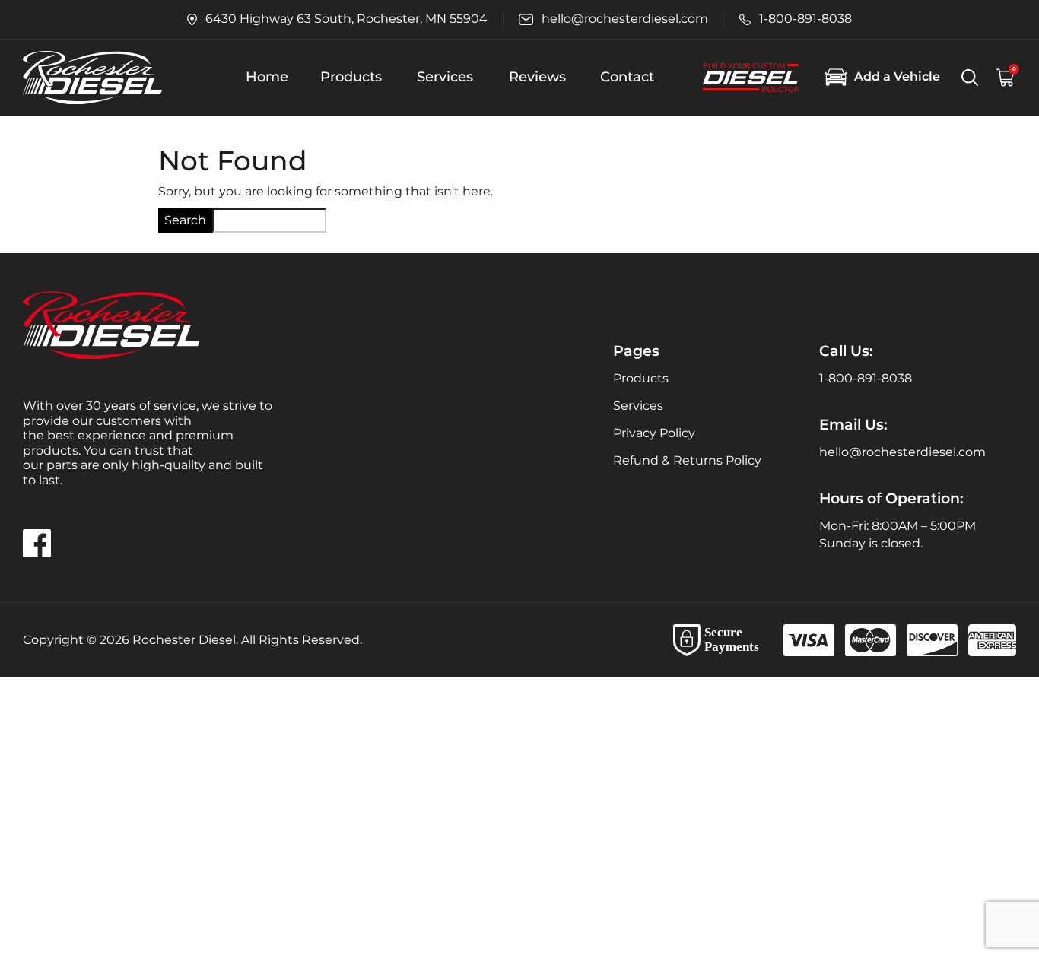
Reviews (537, 76)
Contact (627, 76)
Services (445, 76)
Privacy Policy (654, 433)
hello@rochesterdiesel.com (902, 452)
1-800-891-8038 (865, 378)
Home (267, 76)
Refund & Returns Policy (687, 460)
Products (351, 76)
